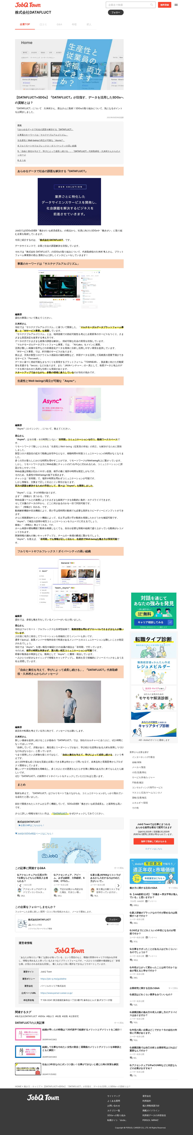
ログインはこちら (153, 848)
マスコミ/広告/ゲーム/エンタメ (147, 792)
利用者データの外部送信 (154, 1115)
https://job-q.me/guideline (53, 978)
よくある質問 (113, 1100)
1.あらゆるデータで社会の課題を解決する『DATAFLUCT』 (45, 129)
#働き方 (50, 1016)
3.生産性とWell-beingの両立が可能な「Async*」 (41, 140)
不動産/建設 (138, 782)
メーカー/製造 (139, 767)
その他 (135, 807)
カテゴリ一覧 (113, 1110)
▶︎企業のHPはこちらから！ (32, 825)
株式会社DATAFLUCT (33, 12)
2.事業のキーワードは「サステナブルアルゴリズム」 (42, 135)
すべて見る (119, 868)
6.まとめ (21, 160)
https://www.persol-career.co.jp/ (57, 993)
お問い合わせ (113, 1105)
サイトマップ (113, 1096)
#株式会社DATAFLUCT (26, 1016)
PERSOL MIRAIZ (150, 1120)
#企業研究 (74, 1016)
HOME (18, 1086)
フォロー (116, 12)
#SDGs (41, 1016)
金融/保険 (136, 762)
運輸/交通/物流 (139, 797)
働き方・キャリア (32, 1086)
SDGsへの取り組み (116, 1115)
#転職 (58, 1016)
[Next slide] (118, 886)
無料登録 (164, 4)
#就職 (65, 1016)
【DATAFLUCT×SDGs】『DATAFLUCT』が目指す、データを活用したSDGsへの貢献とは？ (87, 1086)
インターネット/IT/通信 (143, 757)
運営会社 (146, 1096)
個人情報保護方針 (151, 1105)
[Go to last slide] (20, 886)
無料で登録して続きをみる (154, 841)
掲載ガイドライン (151, 1110)
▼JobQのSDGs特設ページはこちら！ (34, 833)
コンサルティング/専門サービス (147, 787)
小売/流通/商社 (139, 772)
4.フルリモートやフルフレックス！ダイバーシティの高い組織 (46, 145)
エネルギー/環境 (140, 802)
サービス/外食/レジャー (143, 777)
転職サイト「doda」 (117, 1120)
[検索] (152, 5)
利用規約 (146, 1100)
